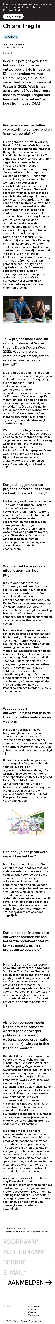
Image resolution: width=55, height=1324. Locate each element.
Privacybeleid (11, 9)
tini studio (17, 243)
